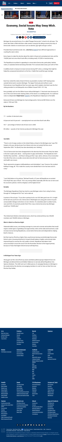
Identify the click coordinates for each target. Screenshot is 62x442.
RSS (36, 425)
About (34, 401)
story (31, 22)
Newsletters (39, 425)
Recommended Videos (7, 8)
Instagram (23, 425)
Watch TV (56, 3)
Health (3, 382)
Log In (50, 3)
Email (31, 37)
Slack (34, 425)
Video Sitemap (27, 430)
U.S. (9, 3)
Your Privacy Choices (28, 429)
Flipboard (25, 37)
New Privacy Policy (17, 429)
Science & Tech (52, 382)
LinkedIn (31, 425)
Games (3, 401)
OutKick (34, 350)
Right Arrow (59, 15)
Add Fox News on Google (40, 37)
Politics (16, 3)
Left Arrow (2, 15)
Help (44, 429)
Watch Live (20, 401)
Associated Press (31, 31)
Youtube (25, 425)
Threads (23, 37)
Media (3, 350)
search (35, 50)
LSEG (41, 436)
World (22, 3)
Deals (18, 382)
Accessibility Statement (11, 430)
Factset (44, 434)
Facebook (17, 37)
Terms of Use (9, 429)
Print (28, 37)
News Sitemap (20, 430)
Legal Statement (20, 436)
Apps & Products (53, 401)
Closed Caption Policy (38, 429)
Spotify (42, 425)
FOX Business (36, 382)
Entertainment (21, 350)
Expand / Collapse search (46, 3)
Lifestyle (50, 350)
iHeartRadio (44, 425)
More (34, 3)
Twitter (20, 37)
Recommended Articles (21, 8)
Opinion (29, 3)
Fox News (4, 3)
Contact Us (48, 429)
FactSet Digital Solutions (11, 436)
